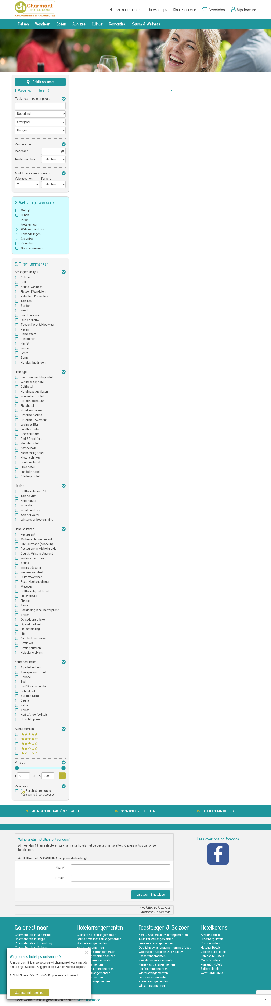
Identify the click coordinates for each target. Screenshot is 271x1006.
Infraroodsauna (31, 568)
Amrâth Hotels (210, 935)
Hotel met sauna (31, 415)
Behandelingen (31, 234)
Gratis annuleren (32, 248)
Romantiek (117, 23)
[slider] (17, 768)
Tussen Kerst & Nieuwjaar (37, 324)
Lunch (25, 215)
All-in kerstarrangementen (156, 939)
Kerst (24, 310)
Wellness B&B (30, 424)
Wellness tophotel (32, 382)
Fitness (25, 601)
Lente (24, 353)
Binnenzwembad (32, 572)
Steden (25, 306)
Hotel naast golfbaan (34, 391)
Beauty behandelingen (35, 582)
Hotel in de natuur (32, 401)
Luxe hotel (28, 467)
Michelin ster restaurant (36, 539)
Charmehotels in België (30, 939)
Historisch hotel (31, 457)
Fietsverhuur (29, 224)
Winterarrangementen (153, 973)
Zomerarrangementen (153, 981)
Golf (23, 282)
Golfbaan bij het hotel (35, 591)
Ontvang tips (157, 9)
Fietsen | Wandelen (33, 291)
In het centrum (30, 510)
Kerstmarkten (30, 315)
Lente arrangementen (153, 977)
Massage (27, 586)
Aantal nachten (25, 159)
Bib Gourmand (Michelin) (37, 544)
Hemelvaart (28, 334)
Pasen (25, 329)
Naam (59, 867)
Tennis (25, 605)
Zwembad (27, 243)
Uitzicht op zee (31, 719)
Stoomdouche (30, 696)
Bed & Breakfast (31, 439)
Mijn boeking (246, 9)
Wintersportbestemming (37, 520)
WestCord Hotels (212, 973)
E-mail (59, 878)
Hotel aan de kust (32, 410)
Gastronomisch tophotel (37, 377)
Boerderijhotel (30, 434)
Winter (25, 348)
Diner (24, 220)
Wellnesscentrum (32, 229)
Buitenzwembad (31, 577)
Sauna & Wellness (146, 23)
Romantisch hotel (32, 396)
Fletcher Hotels (211, 947)
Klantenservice (184, 9)
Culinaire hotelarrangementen (96, 935)
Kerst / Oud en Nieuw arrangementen (163, 935)
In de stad (27, 505)
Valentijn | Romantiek (34, 296)
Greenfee (27, 239)
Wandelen (42, 23)
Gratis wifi (27, 643)
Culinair (97, 23)
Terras (25, 615)
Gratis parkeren (31, 648)
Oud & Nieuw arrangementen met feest (165, 947)
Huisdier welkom (32, 652)
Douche (26, 677)
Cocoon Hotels (210, 943)
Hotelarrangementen (125, 9)
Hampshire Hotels (212, 956)
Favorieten (217, 9)
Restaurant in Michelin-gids (38, 549)
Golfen (61, 23)
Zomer (25, 358)
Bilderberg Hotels (212, 939)
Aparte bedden (31, 667)
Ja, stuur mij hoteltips (151, 895)
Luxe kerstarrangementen (156, 943)
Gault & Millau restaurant (37, 553)
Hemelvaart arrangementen (157, 964)
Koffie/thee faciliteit (34, 715)
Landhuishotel (30, 429)
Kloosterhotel (30, 443)
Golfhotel (27, 387)
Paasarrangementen (152, 956)
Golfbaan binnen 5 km (35, 491)
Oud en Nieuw (30, 320)
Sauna (25, 563)
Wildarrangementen (152, 986)
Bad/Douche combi (33, 686)
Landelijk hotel (30, 472)
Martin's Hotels (210, 960)
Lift (23, 634)
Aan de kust (28, 496)
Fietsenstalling (30, 629)
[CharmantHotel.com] (35, 8)
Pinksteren (28, 339)
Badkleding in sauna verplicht (40, 610)
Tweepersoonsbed (33, 672)
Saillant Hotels (210, 969)
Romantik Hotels (211, 964)
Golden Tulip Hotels (213, 952)
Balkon (25, 705)
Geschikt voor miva (33, 638)
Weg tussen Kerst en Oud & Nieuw (161, 952)
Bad (23, 681)
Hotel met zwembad (34, 420)
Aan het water (30, 515)
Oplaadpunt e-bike (33, 619)
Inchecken (21, 151)
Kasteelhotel (29, 448)
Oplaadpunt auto (32, 624)
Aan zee (79, 23)
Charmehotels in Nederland (33, 935)
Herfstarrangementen (153, 969)
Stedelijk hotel (30, 476)
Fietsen (23, 23)
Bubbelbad (28, 691)
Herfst (25, 343)
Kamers (46, 178)
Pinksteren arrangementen (156, 960)
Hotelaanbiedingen (33, 362)
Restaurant (28, 534)
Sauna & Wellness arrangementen (99, 939)
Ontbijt (25, 210)
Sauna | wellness (32, 287)
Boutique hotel (30, 462)
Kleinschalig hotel (32, 453)
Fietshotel (27, 406)
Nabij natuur (28, 501)
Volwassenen (24, 178)
